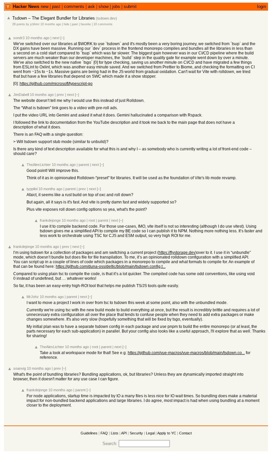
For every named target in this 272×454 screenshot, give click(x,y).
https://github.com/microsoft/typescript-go (56, 83)
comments (74, 6)
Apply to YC (166, 433)
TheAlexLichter (39, 165)
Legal (150, 433)
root (92, 220)
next (55, 38)
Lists (114, 433)
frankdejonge (50, 220)
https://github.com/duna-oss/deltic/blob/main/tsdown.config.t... (111, 266)
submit (130, 6)
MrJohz (33, 297)
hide (66, 24)
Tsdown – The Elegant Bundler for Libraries (53, 18)
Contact (185, 433)
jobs (116, 6)
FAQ (104, 433)
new (44, 6)
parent (84, 165)
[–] (62, 38)
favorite (86, 24)
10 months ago (50, 24)
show (103, 6)
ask (91, 6)
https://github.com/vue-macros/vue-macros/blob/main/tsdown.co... (186, 352)
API (124, 433)
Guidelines (89, 433)
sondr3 (19, 38)
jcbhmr (34, 24)
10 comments (103, 24)
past (56, 6)
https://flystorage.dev (177, 252)
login (261, 6)
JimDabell (21, 95)
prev (60, 95)
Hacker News (26, 6)
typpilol (32, 189)
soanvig (19, 368)
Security (136, 433)
